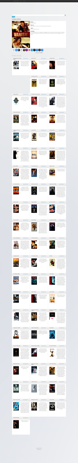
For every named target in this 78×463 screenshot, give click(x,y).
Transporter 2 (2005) (16, 327)
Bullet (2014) (33, 58)
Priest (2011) (51, 327)
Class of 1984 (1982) (16, 237)
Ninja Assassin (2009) (52, 184)
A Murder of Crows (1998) (35, 94)
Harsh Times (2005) (52, 363)
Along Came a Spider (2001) (34, 364)
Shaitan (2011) (15, 94)
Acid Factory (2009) (34, 184)
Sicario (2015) (33, 130)
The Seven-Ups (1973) (17, 291)
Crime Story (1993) (34, 237)
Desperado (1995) (16, 417)
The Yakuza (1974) (34, 76)
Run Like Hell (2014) (52, 345)
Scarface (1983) (15, 148)
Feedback (24, 1)
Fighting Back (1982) (34, 273)
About (21, 1)
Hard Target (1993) (34, 166)
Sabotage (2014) (16, 255)
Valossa (38, 448)
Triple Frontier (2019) (34, 327)
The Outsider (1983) (16, 112)
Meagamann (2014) (34, 399)
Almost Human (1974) (53, 76)
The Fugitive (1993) (34, 255)
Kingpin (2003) (51, 166)
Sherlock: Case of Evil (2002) (34, 113)
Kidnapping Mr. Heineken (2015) (17, 59)
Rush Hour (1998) (52, 202)
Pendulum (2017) (34, 381)
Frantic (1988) (51, 399)
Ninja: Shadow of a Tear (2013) (53, 95)
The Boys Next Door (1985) (16, 131)
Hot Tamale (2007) (16, 184)
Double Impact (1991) (53, 381)
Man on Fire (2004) (52, 237)
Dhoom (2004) (15, 166)
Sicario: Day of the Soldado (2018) (34, 148)
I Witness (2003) (52, 130)
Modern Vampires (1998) (35, 345)
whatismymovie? (16, 1)
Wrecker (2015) (15, 381)
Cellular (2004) (15, 202)
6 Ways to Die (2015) (16, 399)
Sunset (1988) (51, 291)
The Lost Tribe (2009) (16, 345)
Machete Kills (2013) (52, 112)
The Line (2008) (52, 148)
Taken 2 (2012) (33, 291)
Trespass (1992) (34, 202)
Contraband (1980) (16, 273)
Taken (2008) (51, 273)
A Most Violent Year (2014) (16, 310)
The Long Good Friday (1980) (34, 310)
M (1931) (50, 255)
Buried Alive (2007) (16, 363)
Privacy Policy (39, 449)
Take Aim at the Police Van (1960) (53, 310)
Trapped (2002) (52, 58)
